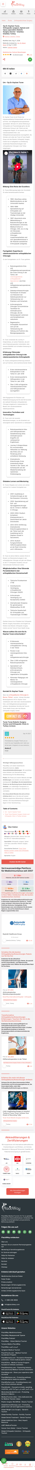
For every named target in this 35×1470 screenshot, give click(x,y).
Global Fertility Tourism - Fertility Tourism (16, 1414)
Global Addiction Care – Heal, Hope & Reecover (14, 1421)
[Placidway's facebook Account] (3, 1232)
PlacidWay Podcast (8, 1338)
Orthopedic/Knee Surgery (23, 20)
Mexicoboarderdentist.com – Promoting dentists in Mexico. (15, 1393)
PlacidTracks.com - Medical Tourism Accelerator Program (14, 1354)
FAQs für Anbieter (7, 1258)
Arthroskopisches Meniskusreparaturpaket (11, 993)
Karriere (4, 1261)
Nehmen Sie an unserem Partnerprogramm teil (16, 1245)
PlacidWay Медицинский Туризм (13, 1335)
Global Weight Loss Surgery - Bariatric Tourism (14, 1410)
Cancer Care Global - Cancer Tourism (14, 1428)
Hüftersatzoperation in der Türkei (15, 1059)
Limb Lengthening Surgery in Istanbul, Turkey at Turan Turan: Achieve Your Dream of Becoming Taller (16, 1113)
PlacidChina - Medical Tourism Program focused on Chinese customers (15, 1363)
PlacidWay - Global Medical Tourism (14, 1341)
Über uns (4, 1242)
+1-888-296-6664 (11, 1300)
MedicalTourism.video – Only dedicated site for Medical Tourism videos (16, 1398)
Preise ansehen (6, 1282)
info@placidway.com (12, 1304)
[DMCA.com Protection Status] (28, 1444)
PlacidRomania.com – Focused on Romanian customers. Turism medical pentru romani (16, 1359)
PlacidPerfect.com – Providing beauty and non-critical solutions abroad (16, 1383)
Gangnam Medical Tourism (10, 1350)
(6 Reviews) (14, 937)
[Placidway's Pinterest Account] (19, 1232)
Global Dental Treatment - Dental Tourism (16, 1417)
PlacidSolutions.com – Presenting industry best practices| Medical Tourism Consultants (17, 1368)
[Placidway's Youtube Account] (14, 1232)
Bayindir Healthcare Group (12, 934)
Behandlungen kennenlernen (11, 1288)
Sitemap (4, 1267)
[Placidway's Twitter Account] (8, 1232)
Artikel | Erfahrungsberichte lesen (13, 1291)
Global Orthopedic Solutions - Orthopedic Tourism (16, 1432)
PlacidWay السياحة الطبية (9, 1347)
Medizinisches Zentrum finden (12, 1276)
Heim (3, 20)
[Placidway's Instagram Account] (24, 1232)
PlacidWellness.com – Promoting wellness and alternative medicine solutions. (16, 1378)
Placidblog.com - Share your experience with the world (17, 1373)
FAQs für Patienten (8, 1255)
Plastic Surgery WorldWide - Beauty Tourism (17, 1402)
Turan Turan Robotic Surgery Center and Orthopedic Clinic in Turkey (16, 850)
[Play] (30, 59)
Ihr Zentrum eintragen (9, 1252)
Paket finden (5, 1279)
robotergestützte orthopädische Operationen (16, 279)
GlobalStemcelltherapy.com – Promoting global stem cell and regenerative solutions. (16, 1406)
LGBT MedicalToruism (9, 1425)
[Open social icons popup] (4, 59)
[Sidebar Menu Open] (3, 4)
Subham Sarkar (12, 47)
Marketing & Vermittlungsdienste (12, 1249)
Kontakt (4, 1264)
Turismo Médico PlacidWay (10, 1344)
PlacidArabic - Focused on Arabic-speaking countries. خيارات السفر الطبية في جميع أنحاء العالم (17, 1388)
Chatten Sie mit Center (17, 862)
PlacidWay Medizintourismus (11, 1332)
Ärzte (10, 20)
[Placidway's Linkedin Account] (30, 1232)
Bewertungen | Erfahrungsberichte (13, 1285)
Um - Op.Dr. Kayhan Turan (13, 812)
